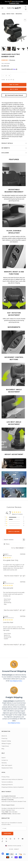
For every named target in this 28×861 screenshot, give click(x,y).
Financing (4, 738)
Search (3, 757)
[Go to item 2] (9, 49)
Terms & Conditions (7, 782)
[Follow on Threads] (14, 839)
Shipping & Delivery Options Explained (13, 787)
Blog (3, 748)
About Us (4, 736)
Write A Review (13, 531)
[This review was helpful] (20, 576)
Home (3, 13)
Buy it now (14, 89)
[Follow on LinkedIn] (6, 841)
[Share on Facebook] (6, 79)
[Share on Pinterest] (11, 79)
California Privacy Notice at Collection (12, 779)
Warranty (4, 762)
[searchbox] (12, 539)
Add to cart (14, 84)
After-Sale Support (7, 765)
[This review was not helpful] (23, 576)
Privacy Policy (5, 777)
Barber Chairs (10, 13)
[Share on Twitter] (9, 79)
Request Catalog (6, 741)
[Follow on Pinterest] (18, 839)
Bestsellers (19, 13)
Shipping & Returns (7, 784)
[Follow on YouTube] (22, 839)
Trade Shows (5, 746)
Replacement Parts (7, 768)
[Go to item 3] (14, 49)
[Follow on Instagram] (10, 839)
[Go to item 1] (4, 49)
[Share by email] (13, 79)
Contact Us (5, 760)
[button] (3, 853)
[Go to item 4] (18, 49)
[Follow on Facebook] (2, 839)
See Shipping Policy (16, 681)
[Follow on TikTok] (2, 841)
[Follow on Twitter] (6, 839)
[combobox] (18, 548)
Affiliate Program (6, 743)
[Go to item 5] (23, 49)
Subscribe (7, 833)
